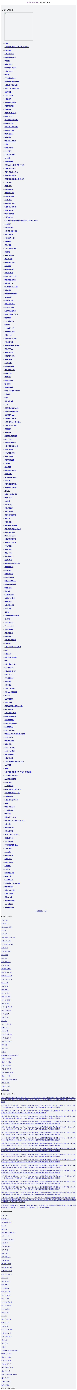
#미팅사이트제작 (6, 979)
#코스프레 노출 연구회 (12, 88)
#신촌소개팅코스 (10, 442)
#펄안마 (7, 324)
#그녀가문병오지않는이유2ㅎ (14, 761)
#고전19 (7, 869)
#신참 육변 (8, 549)
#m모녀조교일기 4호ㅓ (12, 834)
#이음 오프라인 (6, 1038)
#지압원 (7, 463)
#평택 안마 (8, 335)
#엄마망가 (8, 643)
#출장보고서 (9, 380)
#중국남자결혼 (9, 907)
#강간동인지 (9, 709)
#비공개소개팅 (6, 951)
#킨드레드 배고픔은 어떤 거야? (15, 820)
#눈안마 (7, 619)
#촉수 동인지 (9, 210)
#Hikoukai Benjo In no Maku (9, 1055)
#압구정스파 (9, 300)
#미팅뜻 (7, 61)
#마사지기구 (9, 511)
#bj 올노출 (8, 876)
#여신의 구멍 (9, 283)
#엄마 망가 (8, 497)
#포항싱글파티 (9, 594)
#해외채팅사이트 (10, 280)
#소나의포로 (9, 904)
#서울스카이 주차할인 (8, 937)
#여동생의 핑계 (10, 262)
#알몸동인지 (5, 923)
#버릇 (6, 803)
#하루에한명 (9, 161)
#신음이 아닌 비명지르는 (13, 422)
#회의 (6, 397)
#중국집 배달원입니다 (12, 408)
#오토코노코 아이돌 (11, 127)
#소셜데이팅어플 (6, 976)
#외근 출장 (8, 848)
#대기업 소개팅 (6, 1010)
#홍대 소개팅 (9, 95)
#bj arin (7, 491)
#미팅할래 (8, 137)
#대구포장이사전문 (11, 494)
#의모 (6, 43)
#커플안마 (8, 109)
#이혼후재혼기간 (10, 542)
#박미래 (3, 930)
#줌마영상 (8, 570)
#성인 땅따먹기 (10, 730)
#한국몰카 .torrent (11, 487)
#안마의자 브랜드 (10, 175)
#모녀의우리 (9, 629)
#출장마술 (8, 92)
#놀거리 (7, 591)
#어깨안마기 (9, 855)
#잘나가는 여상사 (10, 817)
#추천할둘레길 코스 (11, 845)
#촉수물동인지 (9, 754)
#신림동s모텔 (9, 227)
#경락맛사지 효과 (10, 418)
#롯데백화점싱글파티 (12, 81)
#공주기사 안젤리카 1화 (12, 883)
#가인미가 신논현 (6, 1034)
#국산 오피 (8, 182)
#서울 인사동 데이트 (11, 800)
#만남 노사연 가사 (11, 276)
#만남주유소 (9, 349)
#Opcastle (4, 1021)
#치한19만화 (9, 147)
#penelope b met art (11, 477)
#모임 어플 (8, 702)
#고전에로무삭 (9, 321)
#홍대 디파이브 (10, 747)
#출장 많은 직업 (6, 1062)
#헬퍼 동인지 (5, 1083)
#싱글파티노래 (9, 54)
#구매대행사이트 (10, 78)
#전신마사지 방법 (10, 640)
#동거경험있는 (6, 962)
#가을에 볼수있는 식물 (12, 793)
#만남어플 (8, 245)
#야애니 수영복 (10, 900)
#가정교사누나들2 (11, 425)
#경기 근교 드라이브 (11, 172)
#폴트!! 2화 (8, 897)
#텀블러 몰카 (9, 567)
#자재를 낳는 (5, 965)
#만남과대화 (9, 862)
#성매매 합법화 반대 (11, 446)
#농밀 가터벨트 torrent (12, 390)
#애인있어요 (9, 636)
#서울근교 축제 (10, 598)
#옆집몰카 (8, 429)
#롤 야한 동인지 (6, 969)
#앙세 (6, 661)
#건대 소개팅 (5, 1014)
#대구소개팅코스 (10, 581)
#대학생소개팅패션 (11, 484)
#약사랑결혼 (9, 508)
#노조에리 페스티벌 (11, 286)
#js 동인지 (8, 384)
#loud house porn (10, 536)
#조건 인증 (8, 200)
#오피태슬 (8, 765)
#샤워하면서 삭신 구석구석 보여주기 (17, 47)
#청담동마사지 (9, 577)
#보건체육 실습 (10, 415)
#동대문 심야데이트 (11, 120)
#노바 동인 (8, 782)
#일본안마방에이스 (11, 293)
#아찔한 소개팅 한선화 (12, 563)
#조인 (6, 404)
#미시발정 (8, 290)
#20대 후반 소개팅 (11, 248)
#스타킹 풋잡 (9, 786)
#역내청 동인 (9, 633)
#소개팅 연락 (9, 667)
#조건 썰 (7, 480)
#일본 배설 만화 (10, 807)
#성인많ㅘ (8, 866)
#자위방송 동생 (6, 1065)
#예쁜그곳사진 (9, 193)
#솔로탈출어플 (9, 720)
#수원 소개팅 (9, 737)
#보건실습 (4, 958)
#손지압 (7, 158)
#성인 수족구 (9, 456)
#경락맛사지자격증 (11, 436)
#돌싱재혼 (8, 467)
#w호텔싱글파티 (6, 1058)
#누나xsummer (9, 626)
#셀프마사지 (9, 758)
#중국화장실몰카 (6, 1041)
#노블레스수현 (9, 328)
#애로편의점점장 (10, 539)
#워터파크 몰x (9, 130)
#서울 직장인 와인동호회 (13, 647)
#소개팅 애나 (5, 993)
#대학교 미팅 (9, 574)
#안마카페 (8, 377)
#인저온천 (8, 813)
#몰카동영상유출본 (11, 657)
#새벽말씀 (8, 241)
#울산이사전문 (9, 366)
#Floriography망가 (6, 927)
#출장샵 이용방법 (10, 470)
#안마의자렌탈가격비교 (12, 345)
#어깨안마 (8, 824)
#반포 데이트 (9, 352)
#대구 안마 (4, 955)
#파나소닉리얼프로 (11, 692)
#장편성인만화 (9, 196)
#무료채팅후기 (9, 678)
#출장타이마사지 (10, 584)
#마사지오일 (5, 1027)
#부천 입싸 (8, 474)
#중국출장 (8, 266)
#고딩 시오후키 (10, 688)
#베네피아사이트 (10, 57)
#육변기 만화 (9, 449)
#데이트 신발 (9, 123)
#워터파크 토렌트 (10, 140)
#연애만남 (4, 920)
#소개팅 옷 (8, 151)
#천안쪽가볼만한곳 (11, 231)
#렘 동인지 (8, 601)
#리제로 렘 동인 (6, 1000)
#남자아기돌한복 (10, 515)
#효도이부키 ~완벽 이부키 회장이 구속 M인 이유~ (21, 220)
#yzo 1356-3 (8, 439)
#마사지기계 (9, 342)
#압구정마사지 (9, 827)
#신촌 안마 (8, 373)
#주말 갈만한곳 (6, 1069)
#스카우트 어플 (10, 154)
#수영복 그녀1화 (6, 972)
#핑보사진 (8, 394)
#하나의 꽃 (4, 1031)
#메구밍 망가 (9, 64)
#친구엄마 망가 (10, 356)
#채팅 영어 (8, 588)
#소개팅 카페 (9, 880)
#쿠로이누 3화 (9, 873)
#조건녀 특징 (9, 727)
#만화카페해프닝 (10, 716)
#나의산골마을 (9, 213)
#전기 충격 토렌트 (11, 664)
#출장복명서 (9, 387)
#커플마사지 (9, 796)
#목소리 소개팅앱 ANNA (9, 1079)
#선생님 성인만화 (10, 102)
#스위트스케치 (9, 307)
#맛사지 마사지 (10, 370)
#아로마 (3, 1052)
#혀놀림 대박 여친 (7, 1072)
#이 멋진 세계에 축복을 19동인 (15, 734)
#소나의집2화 (9, 810)
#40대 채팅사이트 (10, 713)
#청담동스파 (9, 273)
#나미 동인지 (9, 134)
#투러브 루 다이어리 (11, 314)
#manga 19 (8, 297)
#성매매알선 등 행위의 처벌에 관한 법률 (18, 772)
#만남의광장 (9, 831)
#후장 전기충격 (10, 751)
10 (45, 911)
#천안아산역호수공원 (12, 615)
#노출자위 (8, 608)
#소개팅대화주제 (10, 779)
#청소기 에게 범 (6, 1024)
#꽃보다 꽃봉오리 (10, 311)
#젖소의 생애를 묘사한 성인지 (14, 179)
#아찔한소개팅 (9, 269)
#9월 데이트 (8, 259)
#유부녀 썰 (8, 546)
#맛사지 (7, 518)
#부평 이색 (8, 116)
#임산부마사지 (6, 941)
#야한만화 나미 (10, 203)
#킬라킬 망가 (9, 556)
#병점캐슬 (8, 50)
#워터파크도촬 (9, 460)
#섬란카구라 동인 (10, 207)
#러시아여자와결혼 (11, 525)
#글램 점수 (8, 859)
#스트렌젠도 (5, 989)
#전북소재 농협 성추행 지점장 (14, 165)
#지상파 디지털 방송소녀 (13, 529)
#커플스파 (8, 654)
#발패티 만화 (9, 886)
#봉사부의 (4, 934)
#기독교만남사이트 (11, 723)
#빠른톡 (7, 252)
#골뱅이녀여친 (6, 1076)
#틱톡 (6, 768)
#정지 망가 (8, 674)
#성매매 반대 (9, 189)
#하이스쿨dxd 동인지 (12, 411)
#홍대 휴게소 (9, 622)
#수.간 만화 (8, 504)
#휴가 (6, 650)
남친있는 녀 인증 (32, 2)
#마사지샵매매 (6, 1086)
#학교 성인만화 (10, 890)
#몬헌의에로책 (9, 255)
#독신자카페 (9, 401)
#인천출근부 (9, 217)
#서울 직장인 (9, 893)
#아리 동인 (4, 948)
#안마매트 (8, 685)
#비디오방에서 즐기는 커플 (14, 706)
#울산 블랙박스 (10, 304)
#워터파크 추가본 (10, 338)
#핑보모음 (8, 432)
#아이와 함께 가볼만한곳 (13, 789)
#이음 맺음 (8, 522)
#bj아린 (7, 74)
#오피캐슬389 (9, 699)
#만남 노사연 (9, 71)
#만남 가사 (8, 553)
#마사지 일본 (9, 234)
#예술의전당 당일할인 (12, 85)
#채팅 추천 (8, 744)
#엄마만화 (8, 317)
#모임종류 (8, 224)
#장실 (6, 144)
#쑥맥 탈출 (8, 363)
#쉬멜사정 (8, 99)
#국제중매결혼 (6, 996)
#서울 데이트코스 (10, 168)
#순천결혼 (8, 681)
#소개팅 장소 (5, 1090)
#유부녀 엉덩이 (10, 453)
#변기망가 (4, 1048)
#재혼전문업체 (9, 106)
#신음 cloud (8, 359)
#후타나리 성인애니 (11, 775)
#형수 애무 (8, 186)
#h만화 (7, 612)
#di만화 (7, 695)
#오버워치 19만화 (10, 67)
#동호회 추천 (9, 838)
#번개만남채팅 (9, 740)
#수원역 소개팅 (10, 331)
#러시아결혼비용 (6, 1007)
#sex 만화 (8, 852)
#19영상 (7, 501)
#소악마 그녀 (5, 1017)
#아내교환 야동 (10, 238)
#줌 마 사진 (8, 560)
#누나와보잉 (9, 841)
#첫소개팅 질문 (10, 532)
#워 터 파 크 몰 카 (10, 113)
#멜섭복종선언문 (10, 671)
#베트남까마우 (9, 605)
